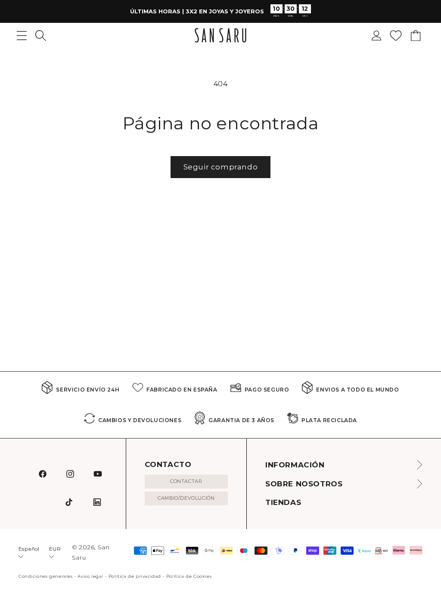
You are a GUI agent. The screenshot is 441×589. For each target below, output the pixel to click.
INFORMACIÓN (295, 465)
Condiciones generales (46, 576)
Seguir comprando (220, 167)
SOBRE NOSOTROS (303, 483)
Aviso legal (90, 576)
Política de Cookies (188, 576)
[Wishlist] (395, 35)
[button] (40, 35)
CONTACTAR (186, 481)
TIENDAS (283, 502)
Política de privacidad (135, 576)
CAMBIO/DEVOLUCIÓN (186, 498)
